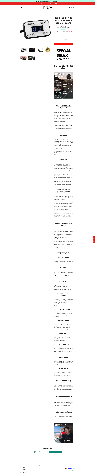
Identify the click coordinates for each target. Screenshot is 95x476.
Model (63, 36)
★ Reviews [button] (93, 239)
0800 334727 (22, 466)
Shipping (70, 31)
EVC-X (65, 39)
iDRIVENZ (73, 466)
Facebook (42, 466)
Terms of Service (23, 472)
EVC (61, 39)
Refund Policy (23, 471)
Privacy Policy (23, 467)
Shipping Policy (23, 469)
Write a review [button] (55, 452)
